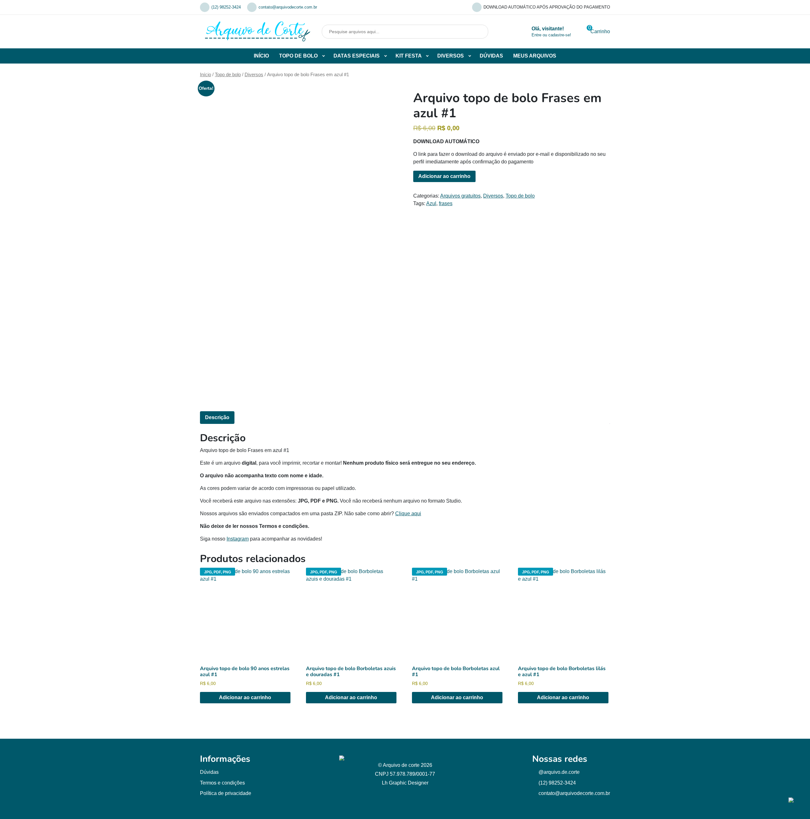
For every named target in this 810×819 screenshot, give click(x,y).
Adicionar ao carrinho (444, 176)
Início (205, 74)
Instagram (238, 538)
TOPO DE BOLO (298, 55)
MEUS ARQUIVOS (534, 55)
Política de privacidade (225, 793)
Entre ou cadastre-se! (551, 35)
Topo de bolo (228, 74)
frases (445, 203)
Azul (431, 203)
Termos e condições (222, 782)
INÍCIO (261, 55)
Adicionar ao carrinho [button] (245, 697)
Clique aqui (408, 513)
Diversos (254, 74)
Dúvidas (209, 772)
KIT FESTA (409, 55)
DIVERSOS (450, 55)
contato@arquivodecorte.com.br (288, 7)
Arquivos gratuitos (460, 196)
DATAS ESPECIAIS (356, 55)
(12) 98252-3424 (226, 7)
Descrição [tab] (217, 417)
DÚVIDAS (491, 55)
